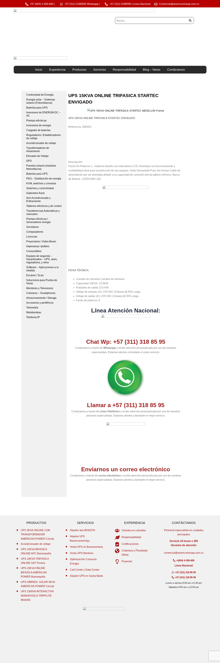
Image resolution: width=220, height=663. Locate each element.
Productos (79, 69)
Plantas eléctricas (36, 120)
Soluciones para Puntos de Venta (41, 282)
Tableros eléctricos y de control (44, 206)
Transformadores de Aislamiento (37, 150)
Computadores (34, 231)
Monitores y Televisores (39, 288)
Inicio (38, 69)
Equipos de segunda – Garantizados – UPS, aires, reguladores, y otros (41, 259)
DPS (29, 160)
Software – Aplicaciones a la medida (42, 269)
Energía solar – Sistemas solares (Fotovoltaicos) (40, 101)
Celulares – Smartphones (40, 293)
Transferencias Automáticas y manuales (43, 212)
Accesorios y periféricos (39, 302)
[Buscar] (190, 20)
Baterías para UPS (37, 107)
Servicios (99, 69)
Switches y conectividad (40, 188)
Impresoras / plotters (37, 246)
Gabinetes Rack (35, 193)
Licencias (31, 236)
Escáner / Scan (35, 275)
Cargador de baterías (38, 130)
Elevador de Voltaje (37, 156)
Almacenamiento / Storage (41, 298)
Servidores (32, 227)
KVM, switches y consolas (41, 183)
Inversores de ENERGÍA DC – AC (43, 114)
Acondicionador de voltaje (41, 143)
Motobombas (33, 312)
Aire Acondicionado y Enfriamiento (38, 200)
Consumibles (33, 251)
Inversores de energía (38, 125)
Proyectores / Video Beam (41, 241)
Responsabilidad (124, 69)
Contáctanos (176, 69)
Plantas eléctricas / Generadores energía (38, 220)
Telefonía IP (33, 317)
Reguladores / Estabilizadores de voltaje (43, 137)
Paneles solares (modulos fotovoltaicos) (41, 167)
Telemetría (32, 307)
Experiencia (57, 69)
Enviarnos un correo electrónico (125, 469)
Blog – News (151, 69)
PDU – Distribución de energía (43, 178)
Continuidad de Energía (39, 94)
